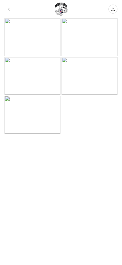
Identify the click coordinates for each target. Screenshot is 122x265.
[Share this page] (112, 9)
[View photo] (32, 37)
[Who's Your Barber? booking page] (9, 9)
